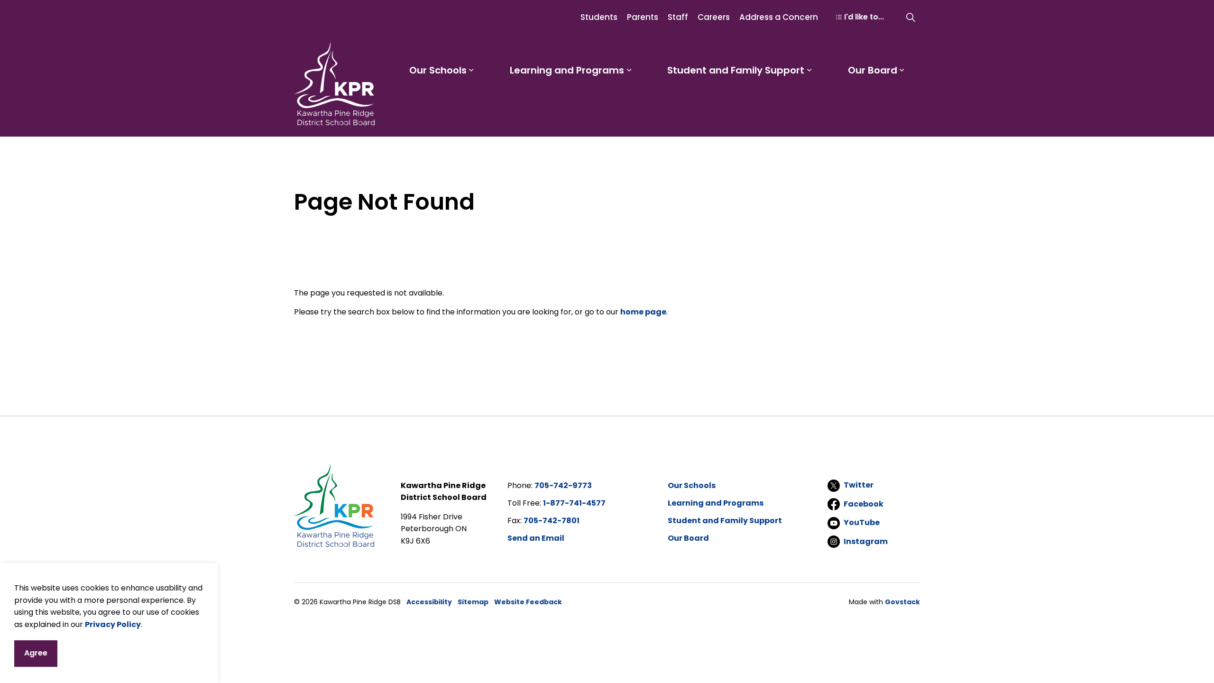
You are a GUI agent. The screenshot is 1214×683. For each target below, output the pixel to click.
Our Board (872, 70)
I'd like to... (864, 16)
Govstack (902, 602)
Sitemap (473, 602)
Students (598, 17)
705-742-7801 (551, 520)
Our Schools (438, 70)
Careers (714, 17)
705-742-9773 (563, 485)
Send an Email (535, 538)
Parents (642, 17)
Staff (678, 17)
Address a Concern (778, 17)
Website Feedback (528, 602)
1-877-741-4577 (574, 503)
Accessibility (429, 602)
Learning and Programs (567, 70)
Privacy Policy (113, 623)
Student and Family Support (735, 70)
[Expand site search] (910, 17)
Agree (35, 652)
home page (643, 311)
